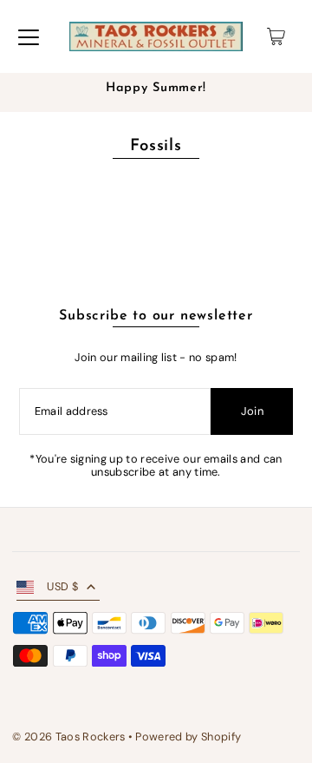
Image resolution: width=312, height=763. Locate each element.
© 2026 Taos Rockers (68, 736)
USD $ (62, 586)
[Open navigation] (28, 36)
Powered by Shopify (188, 736)
